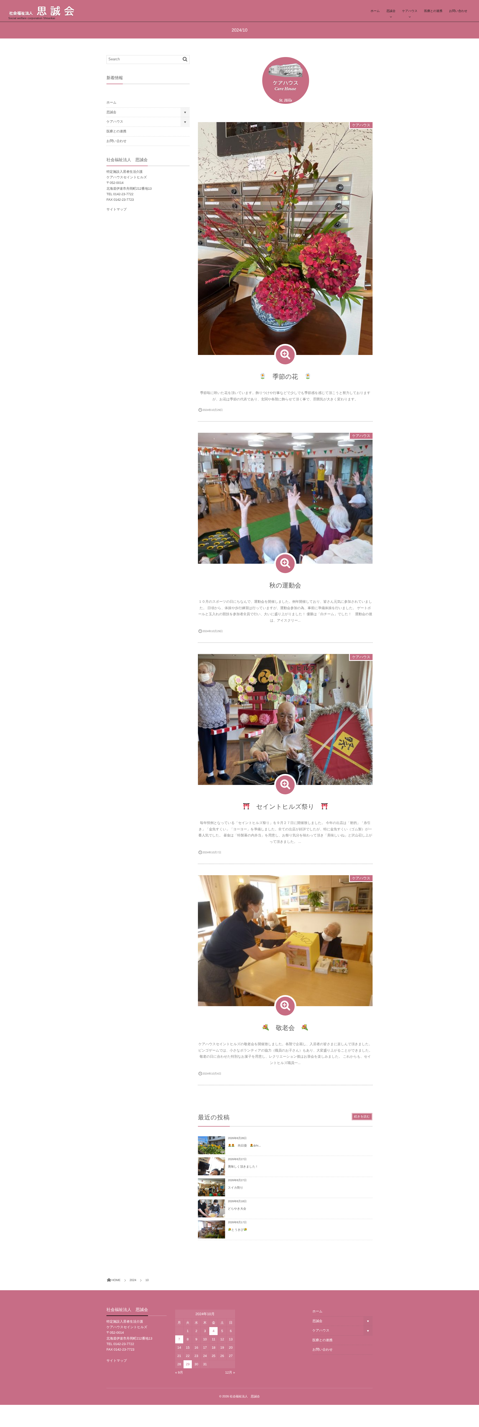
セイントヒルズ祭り (285, 806)
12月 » (230, 1372)
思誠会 (391, 11)
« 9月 (179, 1372)
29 (188, 1364)
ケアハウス (410, 11)
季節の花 (285, 376)
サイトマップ (116, 209)
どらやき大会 (237, 1208)
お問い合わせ (458, 11)
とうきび (237, 1230)
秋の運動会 (285, 585)
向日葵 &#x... (248, 1145)
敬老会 (285, 1027)
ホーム (375, 11)
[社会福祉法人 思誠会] (49, 10)
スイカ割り (235, 1187)
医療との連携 (433, 11)
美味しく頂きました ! (242, 1166)
